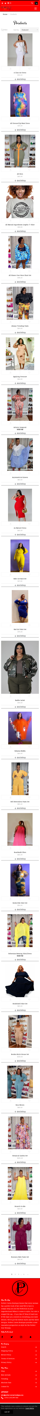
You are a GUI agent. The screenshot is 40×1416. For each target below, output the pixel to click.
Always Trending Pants (20, 326)
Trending (4, 1379)
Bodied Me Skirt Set (20, 903)
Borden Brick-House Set (20, 1054)
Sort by (16, 30)
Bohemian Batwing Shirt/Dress (20, 954)
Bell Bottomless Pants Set (20, 802)
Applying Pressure (20, 377)
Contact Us (5, 1386)
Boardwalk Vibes (20, 852)
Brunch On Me (20, 1206)
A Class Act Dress (20, 73)
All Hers (20, 174)
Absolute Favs (6, 1383)
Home (5, 14)
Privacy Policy (6, 1362)
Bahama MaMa (20, 751)
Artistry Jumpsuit (20, 427)
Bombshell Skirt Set (20, 1004)
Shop (3, 1371)
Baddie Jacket (20, 700)
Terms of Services (8, 1359)
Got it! (7, 1412)
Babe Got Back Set (20, 579)
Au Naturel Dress (20, 528)
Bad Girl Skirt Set (20, 629)
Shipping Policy (7, 1351)
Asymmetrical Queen (20, 477)
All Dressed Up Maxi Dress (20, 123)
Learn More (29, 1408)
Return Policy (6, 1355)
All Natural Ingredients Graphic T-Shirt (20, 225)
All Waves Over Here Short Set (20, 275)
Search (3, 1347)
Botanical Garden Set (20, 1156)
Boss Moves (20, 1105)
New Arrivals (6, 1375)
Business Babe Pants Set (20, 1257)
